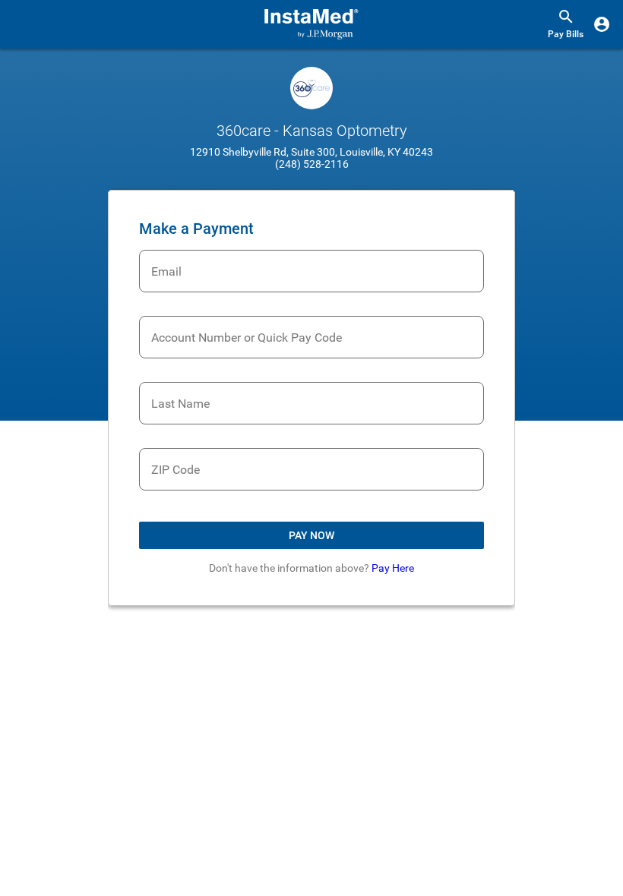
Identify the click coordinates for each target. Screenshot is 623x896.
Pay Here (393, 568)
